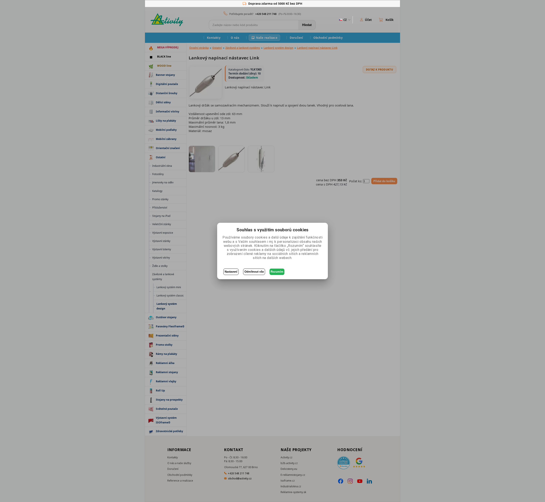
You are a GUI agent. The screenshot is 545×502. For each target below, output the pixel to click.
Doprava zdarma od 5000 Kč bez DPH (275, 3)
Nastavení (231, 271)
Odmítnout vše (254, 271)
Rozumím (277, 271)
